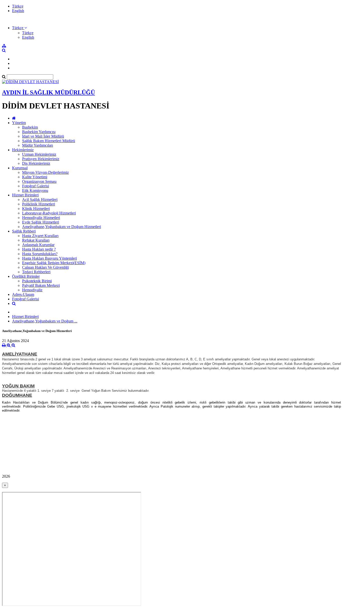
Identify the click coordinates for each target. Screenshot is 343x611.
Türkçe (17, 6)
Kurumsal (20, 168)
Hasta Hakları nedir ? (39, 249)
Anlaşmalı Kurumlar (38, 245)
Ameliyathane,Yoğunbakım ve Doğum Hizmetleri (61, 227)
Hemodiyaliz (32, 290)
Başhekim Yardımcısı (38, 132)
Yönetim (19, 123)
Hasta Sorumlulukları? (40, 254)
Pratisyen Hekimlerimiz (40, 159)
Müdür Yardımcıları (37, 145)
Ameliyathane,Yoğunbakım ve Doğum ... (44, 321)
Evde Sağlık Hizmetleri (40, 222)
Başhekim (30, 127)
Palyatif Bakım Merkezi (41, 285)
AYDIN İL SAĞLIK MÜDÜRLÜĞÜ (48, 92)
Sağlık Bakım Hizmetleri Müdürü (48, 141)
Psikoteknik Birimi (37, 281)
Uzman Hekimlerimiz (39, 154)
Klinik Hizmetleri (36, 208)
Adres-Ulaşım (23, 294)
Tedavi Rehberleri (36, 272)
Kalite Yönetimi (34, 177)
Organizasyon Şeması (39, 181)
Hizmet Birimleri (25, 195)
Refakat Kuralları (35, 240)
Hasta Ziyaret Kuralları (40, 236)
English (18, 11)
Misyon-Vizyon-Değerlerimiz (45, 172)
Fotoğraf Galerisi (35, 186)
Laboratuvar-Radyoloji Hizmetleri (49, 213)
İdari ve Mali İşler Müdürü (43, 136)
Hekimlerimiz (23, 150)
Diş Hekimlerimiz (36, 163)
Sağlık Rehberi (24, 231)
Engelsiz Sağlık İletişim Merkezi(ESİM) (53, 263)
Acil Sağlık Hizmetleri (40, 199)
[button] (19, 28)
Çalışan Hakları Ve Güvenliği (45, 267)
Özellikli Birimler (26, 276)
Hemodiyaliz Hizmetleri (41, 217)
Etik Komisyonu (35, 190)
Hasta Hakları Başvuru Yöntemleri (49, 258)
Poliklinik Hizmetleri (38, 204)
